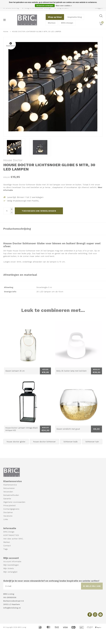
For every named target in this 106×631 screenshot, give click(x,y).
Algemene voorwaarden (14, 502)
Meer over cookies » (64, 6)
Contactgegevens (11, 509)
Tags (5, 549)
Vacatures (7, 516)
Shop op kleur (55, 17)
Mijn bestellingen (11, 565)
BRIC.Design (67, 23)
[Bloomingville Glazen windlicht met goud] (78, 402)
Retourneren (9, 488)
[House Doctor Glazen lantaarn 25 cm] (27, 343)
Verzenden (8, 492)
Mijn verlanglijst (10, 572)
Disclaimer (8, 512)
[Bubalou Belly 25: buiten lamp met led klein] (78, 343)
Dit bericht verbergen (44, 6)
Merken (51, 23)
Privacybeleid (9, 505)
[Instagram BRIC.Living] (95, 614)
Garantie (7, 498)
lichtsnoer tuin (92, 441)
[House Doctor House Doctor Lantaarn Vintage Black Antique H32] (27, 402)
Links (5, 519)
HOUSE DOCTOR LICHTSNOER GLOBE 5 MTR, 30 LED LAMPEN (36, 31)
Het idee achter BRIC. (13, 539)
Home (5, 31)
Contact (7, 545)
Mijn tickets (8, 568)
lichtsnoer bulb (71, 441)
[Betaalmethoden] (40, 627)
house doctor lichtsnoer (44, 441)
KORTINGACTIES (11, 535)
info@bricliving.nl (12, 608)
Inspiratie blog (74, 17)
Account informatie (12, 561)
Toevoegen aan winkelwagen (39, 211)
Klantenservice (10, 485)
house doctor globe (16, 441)
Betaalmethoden (11, 495)
